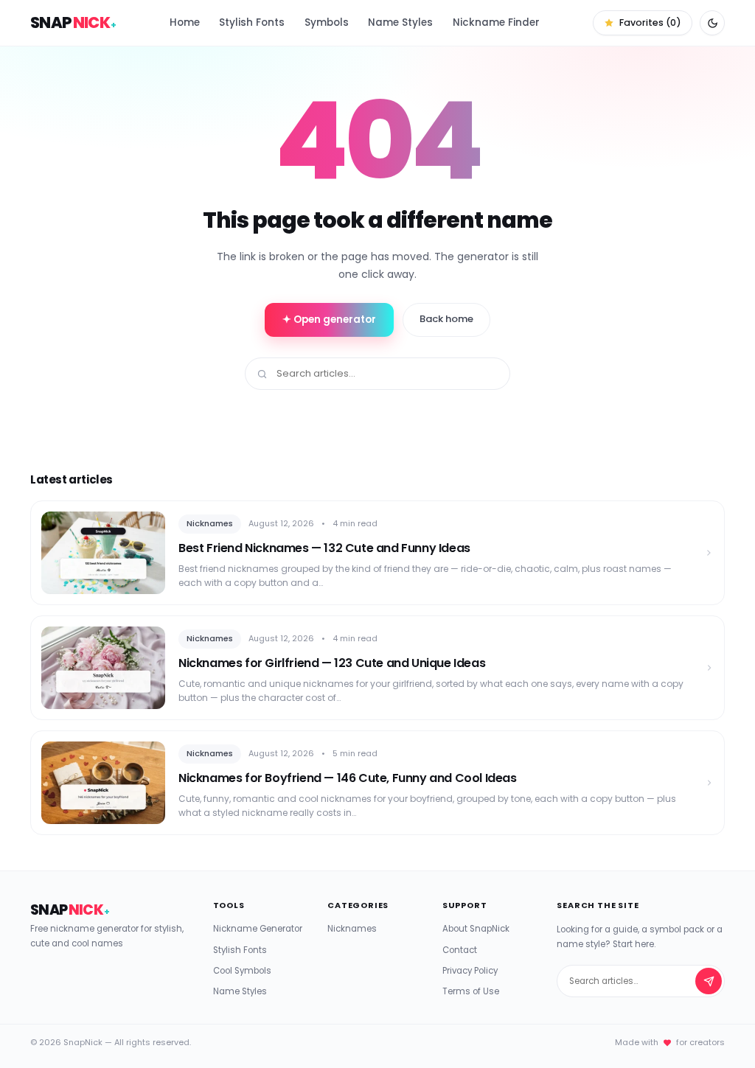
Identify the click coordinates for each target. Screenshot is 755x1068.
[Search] (708, 981)
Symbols (327, 22)
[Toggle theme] (712, 22)
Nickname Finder (496, 22)
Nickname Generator (257, 929)
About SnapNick (475, 929)
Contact (459, 950)
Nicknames (352, 929)
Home (185, 22)
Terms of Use (470, 991)
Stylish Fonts (252, 22)
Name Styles (400, 22)
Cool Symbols (242, 971)
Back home (446, 319)
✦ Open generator (329, 320)
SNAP (73, 22)
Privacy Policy (470, 971)
